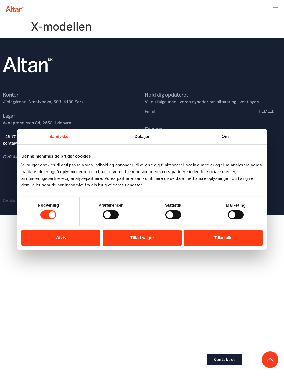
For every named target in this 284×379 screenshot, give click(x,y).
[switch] (111, 214)
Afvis (61, 237)
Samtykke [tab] (59, 136)
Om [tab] (225, 136)
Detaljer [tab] (142, 136)
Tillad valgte (142, 237)
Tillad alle (223, 237)
